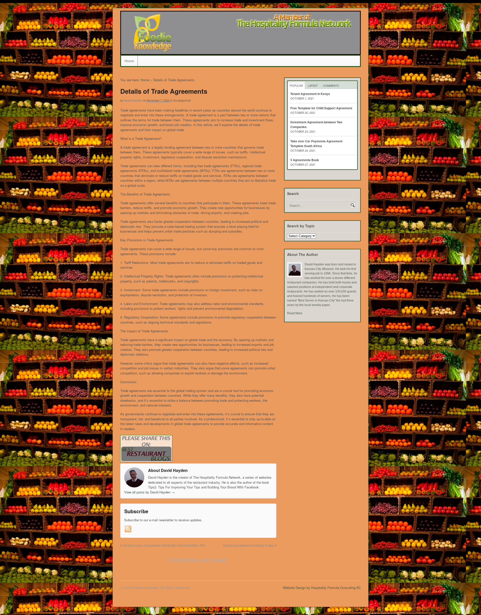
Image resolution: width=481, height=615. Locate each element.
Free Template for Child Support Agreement (321, 108)
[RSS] (128, 529)
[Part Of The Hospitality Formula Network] (152, 49)
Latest (313, 85)
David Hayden (133, 100)
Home (129, 61)
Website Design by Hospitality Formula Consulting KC (322, 587)
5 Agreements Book (304, 160)
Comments (331, 85)
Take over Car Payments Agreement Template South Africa (316, 143)
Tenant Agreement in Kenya (310, 93)
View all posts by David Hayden (149, 492)
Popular (296, 85)
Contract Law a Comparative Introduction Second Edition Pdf (163, 545)
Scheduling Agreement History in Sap (248, 545)
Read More (294, 313)
